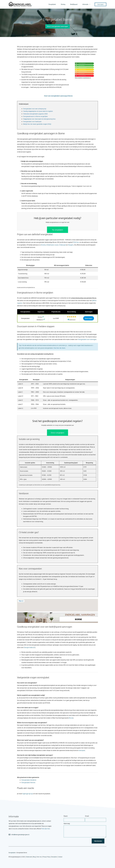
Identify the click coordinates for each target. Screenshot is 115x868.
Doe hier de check (59, 348)
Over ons (39, 857)
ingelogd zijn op (27, 794)
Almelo (43, 245)
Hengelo (70, 245)
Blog (34, 857)
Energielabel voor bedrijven (32, 121)
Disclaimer (54, 857)
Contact (60, 857)
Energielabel (52, 4)
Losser (56, 245)
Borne (71, 718)
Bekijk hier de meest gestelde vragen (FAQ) (37, 124)
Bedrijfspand (73, 4)
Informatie (85, 4)
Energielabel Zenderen (28, 780)
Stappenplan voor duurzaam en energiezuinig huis (39, 119)
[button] (58, 96)
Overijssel (81, 750)
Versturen (98, 841)
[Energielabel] (20, 4)
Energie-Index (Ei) (29, 647)
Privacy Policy (46, 857)
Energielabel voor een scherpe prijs (34, 109)
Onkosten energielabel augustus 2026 (35, 114)
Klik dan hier (46, 829)
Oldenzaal (62, 245)
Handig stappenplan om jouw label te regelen (38, 111)
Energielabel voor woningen (87, 339)
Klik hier (76, 242)
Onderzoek (29, 857)
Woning (63, 4)
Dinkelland (50, 245)
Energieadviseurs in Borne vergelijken (35, 116)
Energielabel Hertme (28, 782)
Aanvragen (100, 4)
